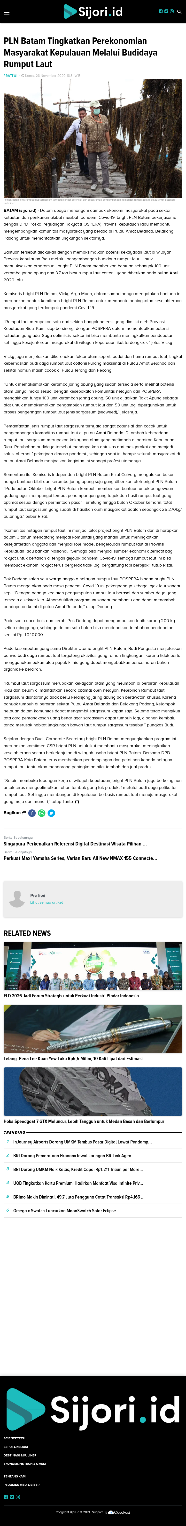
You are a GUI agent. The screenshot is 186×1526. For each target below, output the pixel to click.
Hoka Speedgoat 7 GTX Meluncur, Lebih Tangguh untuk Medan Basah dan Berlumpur (84, 1121)
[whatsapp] (42, 813)
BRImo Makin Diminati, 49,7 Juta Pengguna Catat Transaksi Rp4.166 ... (79, 1197)
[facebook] (32, 813)
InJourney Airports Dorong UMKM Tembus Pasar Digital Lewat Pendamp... (82, 1141)
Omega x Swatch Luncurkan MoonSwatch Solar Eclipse (64, 1210)
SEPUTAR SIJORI (16, 1447)
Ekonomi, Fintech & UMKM (25, 1464)
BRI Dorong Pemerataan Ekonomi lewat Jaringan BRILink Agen (72, 1155)
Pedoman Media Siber (21, 1485)
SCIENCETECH (14, 1438)
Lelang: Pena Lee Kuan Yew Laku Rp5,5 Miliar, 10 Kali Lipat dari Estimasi (73, 1058)
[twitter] (51, 813)
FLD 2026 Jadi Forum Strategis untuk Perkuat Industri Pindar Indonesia (71, 995)
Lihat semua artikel (46, 902)
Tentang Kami (15, 1476)
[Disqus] (93, 1305)
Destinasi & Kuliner (20, 1455)
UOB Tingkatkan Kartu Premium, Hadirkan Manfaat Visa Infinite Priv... (78, 1183)
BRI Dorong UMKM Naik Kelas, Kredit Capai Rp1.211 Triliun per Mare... (78, 1169)
